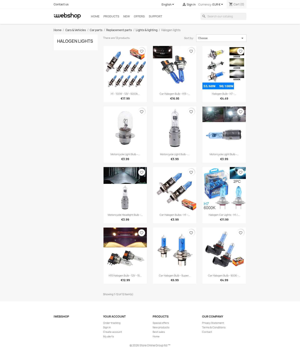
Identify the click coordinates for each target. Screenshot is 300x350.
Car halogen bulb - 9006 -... (224, 275)
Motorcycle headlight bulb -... (125, 214)
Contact (207, 332)
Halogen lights (75, 41)
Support (155, 16)
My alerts (108, 336)
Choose (221, 38)
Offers (139, 16)
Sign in (107, 327)
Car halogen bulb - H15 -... (175, 93)
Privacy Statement (213, 323)
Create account (112, 332)
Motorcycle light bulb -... (125, 154)
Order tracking (111, 323)
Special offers (161, 323)
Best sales (159, 332)
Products (111, 16)
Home (95, 16)
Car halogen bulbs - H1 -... (175, 214)
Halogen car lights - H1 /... (224, 214)
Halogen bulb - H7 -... (224, 93)
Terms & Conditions (214, 327)
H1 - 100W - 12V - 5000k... (125, 93)
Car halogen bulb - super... (175, 275)
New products (161, 327)
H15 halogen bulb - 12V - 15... (125, 275)
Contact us (61, 4)
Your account (114, 316)
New (126, 16)
